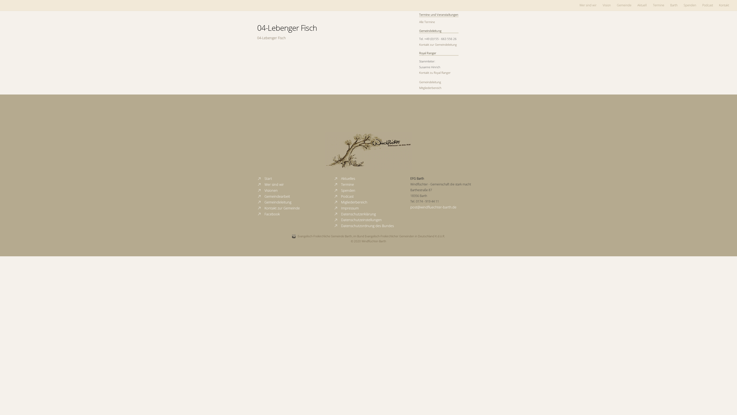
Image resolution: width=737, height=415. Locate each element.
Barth (674, 5)
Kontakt (724, 5)
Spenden (690, 5)
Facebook (272, 214)
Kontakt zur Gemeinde (282, 208)
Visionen (271, 190)
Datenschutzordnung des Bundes (367, 225)
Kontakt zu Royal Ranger (435, 73)
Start (268, 178)
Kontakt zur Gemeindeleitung (438, 44)
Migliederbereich (353, 202)
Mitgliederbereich (430, 88)
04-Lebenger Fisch (287, 27)
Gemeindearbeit (277, 196)
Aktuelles (347, 178)
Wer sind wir (588, 5)
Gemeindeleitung (430, 82)
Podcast (707, 5)
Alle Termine (427, 22)
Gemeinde (624, 5)
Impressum (349, 208)
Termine (658, 5)
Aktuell (642, 5)
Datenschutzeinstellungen (361, 219)
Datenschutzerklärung (358, 214)
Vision (607, 5)
